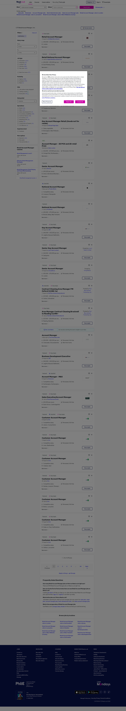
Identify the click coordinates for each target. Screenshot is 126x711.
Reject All (68, 102)
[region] (63, 88)
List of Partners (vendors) (48, 97)
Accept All (80, 102)
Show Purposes (47, 102)
